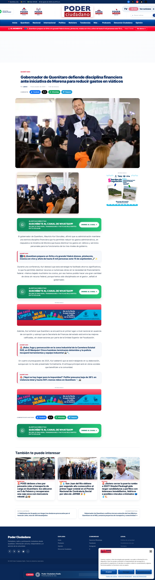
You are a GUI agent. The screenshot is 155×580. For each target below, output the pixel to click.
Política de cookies (111, 576)
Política (62, 23)
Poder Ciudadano (19, 537)
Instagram (92, 546)
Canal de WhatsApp (95, 540)
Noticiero (73, 23)
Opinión (139, 23)
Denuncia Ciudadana (123, 23)
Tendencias (85, 23)
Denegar (126, 572)
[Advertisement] (77, 47)
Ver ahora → (141, 28)
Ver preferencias (143, 572)
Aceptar (109, 572)
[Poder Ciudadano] (77, 11)
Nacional (36, 23)
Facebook (92, 543)
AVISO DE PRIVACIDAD (125, 576)
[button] (151, 551)
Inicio (14, 23)
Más (95, 23)
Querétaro (25, 23)
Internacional (50, 23)
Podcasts (106, 23)
